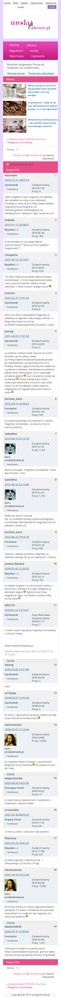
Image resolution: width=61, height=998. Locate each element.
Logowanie (37, 56)
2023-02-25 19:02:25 (17, 843)
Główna (31, 45)
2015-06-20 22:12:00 (17, 484)
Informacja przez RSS (21, 164)
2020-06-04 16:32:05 (17, 783)
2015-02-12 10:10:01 (17, 259)
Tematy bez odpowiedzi (41, 73)
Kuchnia (40, 139)
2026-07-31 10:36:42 (17, 931)
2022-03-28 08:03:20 (17, 814)
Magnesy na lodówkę (20, 142)
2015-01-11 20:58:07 (17, 224)
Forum (7, 2)
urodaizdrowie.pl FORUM (20, 139)
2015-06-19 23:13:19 (17, 438)
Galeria (24, 2)
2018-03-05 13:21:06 (17, 669)
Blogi (15, 2)
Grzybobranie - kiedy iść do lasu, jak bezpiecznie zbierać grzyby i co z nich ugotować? (43, 106)
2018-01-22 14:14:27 (17, 610)
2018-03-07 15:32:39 (17, 697)
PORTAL (14, 45)
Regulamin (16, 50)
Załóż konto (36, 2)
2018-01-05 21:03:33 (17, 568)
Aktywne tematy (16, 73)
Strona (10, 660)
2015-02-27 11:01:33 (17, 298)
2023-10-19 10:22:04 (17, 874)
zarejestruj (36, 155)
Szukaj (34, 50)
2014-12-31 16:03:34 (17, 180)
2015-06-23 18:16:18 (17, 537)
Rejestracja (16, 56)
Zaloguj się (50, 2)
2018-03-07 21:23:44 (17, 729)
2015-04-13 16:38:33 (17, 403)
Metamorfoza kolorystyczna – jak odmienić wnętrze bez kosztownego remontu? (43, 123)
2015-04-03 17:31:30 (17, 336)
